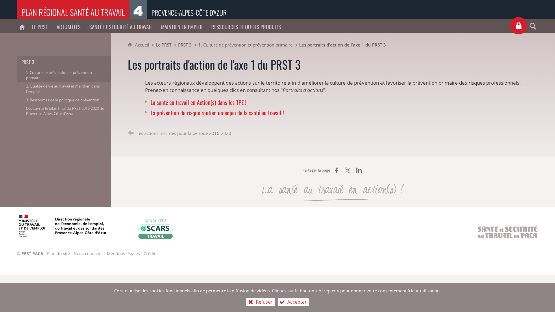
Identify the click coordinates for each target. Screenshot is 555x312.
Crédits (151, 253)
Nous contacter (88, 253)
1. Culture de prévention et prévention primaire (245, 45)
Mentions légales (123, 253)
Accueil (142, 45)
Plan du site (58, 253)
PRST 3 (185, 45)
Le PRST (163, 45)
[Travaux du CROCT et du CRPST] (518, 25)
